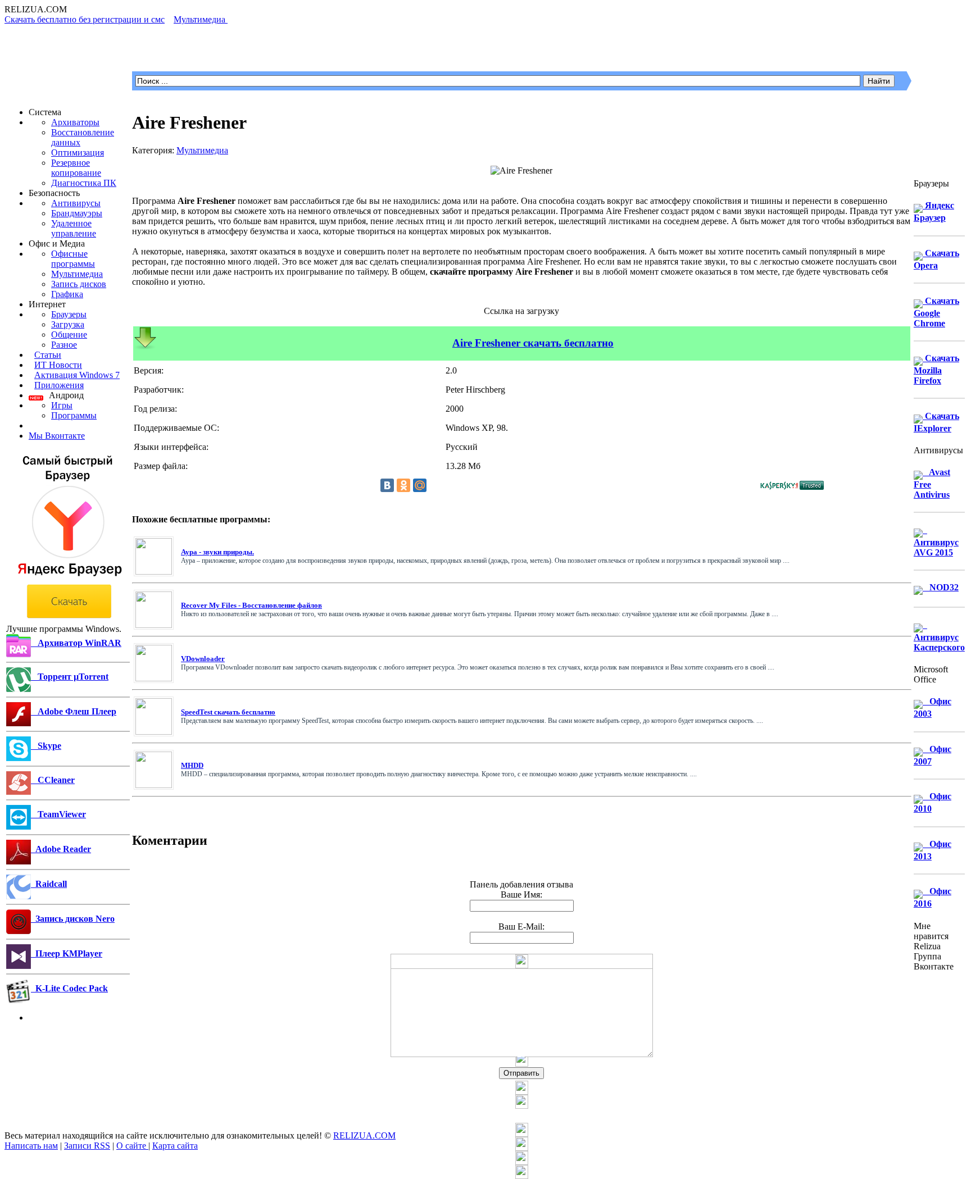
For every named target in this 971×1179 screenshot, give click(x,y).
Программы (74, 415)
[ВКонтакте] (387, 485)
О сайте (132, 1145)
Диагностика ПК (83, 183)
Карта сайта (175, 1145)
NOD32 (941, 587)
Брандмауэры (76, 213)
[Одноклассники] (403, 485)
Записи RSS (87, 1145)
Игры (61, 405)
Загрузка (67, 324)
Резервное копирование (76, 167)
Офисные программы (73, 258)
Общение (69, 334)
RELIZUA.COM (364, 1135)
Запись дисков (78, 284)
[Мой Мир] (419, 485)
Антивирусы (76, 203)
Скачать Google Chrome (936, 312)
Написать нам (31, 1145)
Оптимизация (77, 152)
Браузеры (69, 314)
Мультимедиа (77, 274)
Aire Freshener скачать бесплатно (533, 343)
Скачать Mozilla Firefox (936, 369)
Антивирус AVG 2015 (936, 541)
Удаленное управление (73, 228)
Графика (67, 294)
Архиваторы (75, 122)
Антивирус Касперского (939, 636)
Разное (64, 344)
